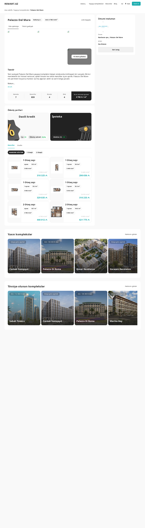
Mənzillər (108, 4)
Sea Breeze (102, 44)
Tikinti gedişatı (27, 26)
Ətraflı (10, 87)
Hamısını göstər (131, 234)
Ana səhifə (9, 10)
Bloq (115, 4)
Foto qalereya (14, 26)
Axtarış (82, 4)
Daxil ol (136, 4)
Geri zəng (115, 50)
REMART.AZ (11, 3)
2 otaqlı (39, 152)
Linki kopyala (86, 20)
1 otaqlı (30, 152)
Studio (19, 145)
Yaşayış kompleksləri (96, 4)
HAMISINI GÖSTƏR (16, 152)
